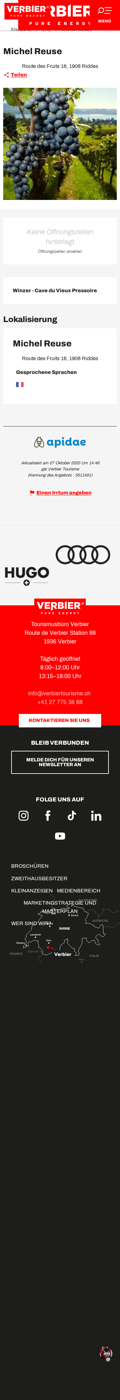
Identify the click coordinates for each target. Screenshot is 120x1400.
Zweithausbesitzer (39, 878)
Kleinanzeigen (32, 890)
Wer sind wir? (31, 923)
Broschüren (30, 866)
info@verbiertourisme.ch (60, 693)
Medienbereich (78, 890)
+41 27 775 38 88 (60, 702)
